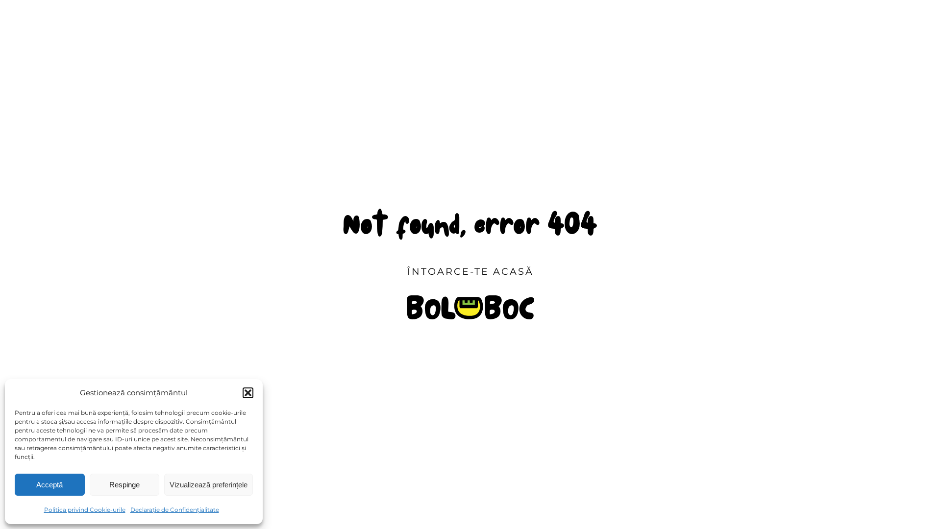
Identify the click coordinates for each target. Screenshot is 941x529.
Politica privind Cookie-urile (84, 509)
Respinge (124, 485)
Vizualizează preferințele (209, 485)
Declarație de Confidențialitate (174, 509)
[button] (248, 393)
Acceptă (49, 485)
